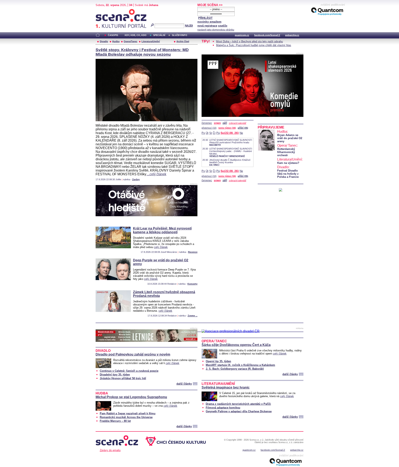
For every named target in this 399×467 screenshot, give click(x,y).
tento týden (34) (227, 128)
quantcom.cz (242, 35)
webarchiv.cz (292, 35)
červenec (207, 123)
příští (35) (243, 128)
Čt (214, 133)
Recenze (192, 252)
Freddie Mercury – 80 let (115, 421)
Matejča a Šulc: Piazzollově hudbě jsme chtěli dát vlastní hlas (253, 45)
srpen (217, 123)
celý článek (161, 247)
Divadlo (104, 41)
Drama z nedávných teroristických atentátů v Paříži (238, 403)
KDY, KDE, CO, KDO (136, 35)
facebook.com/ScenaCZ (267, 35)
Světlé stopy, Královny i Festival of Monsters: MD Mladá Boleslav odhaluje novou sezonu (142, 52)
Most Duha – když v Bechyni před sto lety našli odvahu (249, 41)
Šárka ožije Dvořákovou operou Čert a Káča (236, 345)
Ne (241, 133)
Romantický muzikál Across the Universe (126, 417)
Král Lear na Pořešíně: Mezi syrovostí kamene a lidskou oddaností (162, 230)
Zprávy (136, 179)
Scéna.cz (103, 10)
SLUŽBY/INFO (179, 35)
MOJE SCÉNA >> (210, 5)
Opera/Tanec (130, 41)
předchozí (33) (209, 128)
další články (184, 383)
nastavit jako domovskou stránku (215, 29)
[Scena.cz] (280, 190)
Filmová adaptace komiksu (223, 407)
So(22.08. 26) (229, 133)
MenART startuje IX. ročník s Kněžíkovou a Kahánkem (240, 365)
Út (207, 133)
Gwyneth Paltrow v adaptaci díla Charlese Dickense (239, 411)
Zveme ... (192, 315)
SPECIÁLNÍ (159, 35)
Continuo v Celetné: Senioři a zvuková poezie (129, 370)
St (210, 133)
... (195, 383)
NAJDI (189, 25)
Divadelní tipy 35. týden (115, 374)
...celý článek (156, 174)
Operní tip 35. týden (218, 361)
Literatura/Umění (151, 41)
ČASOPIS (113, 35)
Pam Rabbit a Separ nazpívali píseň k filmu (127, 413)
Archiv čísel (182, 41)
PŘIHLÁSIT (205, 18)
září (225, 123)
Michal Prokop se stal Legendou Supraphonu (131, 397)
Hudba (115, 41)
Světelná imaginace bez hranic (226, 387)
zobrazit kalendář (237, 123)
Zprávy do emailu (110, 450)
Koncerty (192, 284)
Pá (218, 133)
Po (203, 133)
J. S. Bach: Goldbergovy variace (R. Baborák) (235, 368)
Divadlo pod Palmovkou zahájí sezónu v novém (133, 354)
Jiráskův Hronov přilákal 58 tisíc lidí (123, 378)
